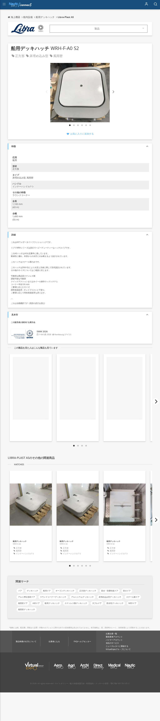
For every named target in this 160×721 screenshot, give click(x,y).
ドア (20, 590)
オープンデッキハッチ (65, 590)
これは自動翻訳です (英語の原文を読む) (28, 303)
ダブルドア (97, 603)
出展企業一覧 (111, 633)
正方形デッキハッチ (87, 590)
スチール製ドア (132, 597)
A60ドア (36, 603)
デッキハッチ (32, 590)
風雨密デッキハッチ (26, 609)
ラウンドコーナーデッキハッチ (53, 597)
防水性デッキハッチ (115, 603)
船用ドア (47, 590)
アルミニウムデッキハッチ (82, 597)
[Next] (113, 91)
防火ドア (127, 590)
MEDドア (132, 603)
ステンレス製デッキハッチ (76, 603)
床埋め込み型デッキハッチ (110, 597)
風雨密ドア (23, 603)
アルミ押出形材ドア (26, 597)
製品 (97, 28)
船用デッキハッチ (52, 603)
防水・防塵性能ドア (109, 590)
